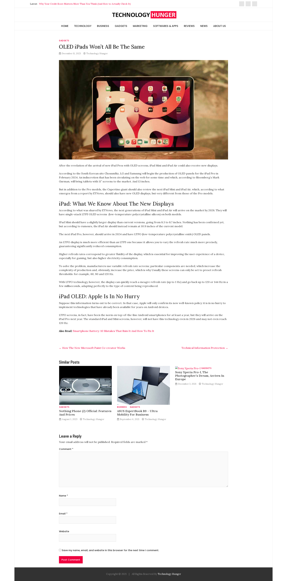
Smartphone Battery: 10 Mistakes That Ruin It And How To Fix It (113, 331)
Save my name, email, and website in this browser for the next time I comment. (110, 550)
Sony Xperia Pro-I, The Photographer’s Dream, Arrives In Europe (199, 375)
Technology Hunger (97, 53)
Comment (66, 449)
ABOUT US (219, 26)
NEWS (204, 26)
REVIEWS (189, 26)
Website (64, 531)
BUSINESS (103, 26)
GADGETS (121, 26)
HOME (64, 26)
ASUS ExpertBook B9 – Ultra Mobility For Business (137, 412)
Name (63, 496)
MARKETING (140, 26)
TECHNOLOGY (82, 26)
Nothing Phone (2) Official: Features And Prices (85, 412)
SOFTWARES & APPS (165, 26)
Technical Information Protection (205, 347)
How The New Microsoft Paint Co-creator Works (92, 347)
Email (63, 513)
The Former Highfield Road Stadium (58, 3)
